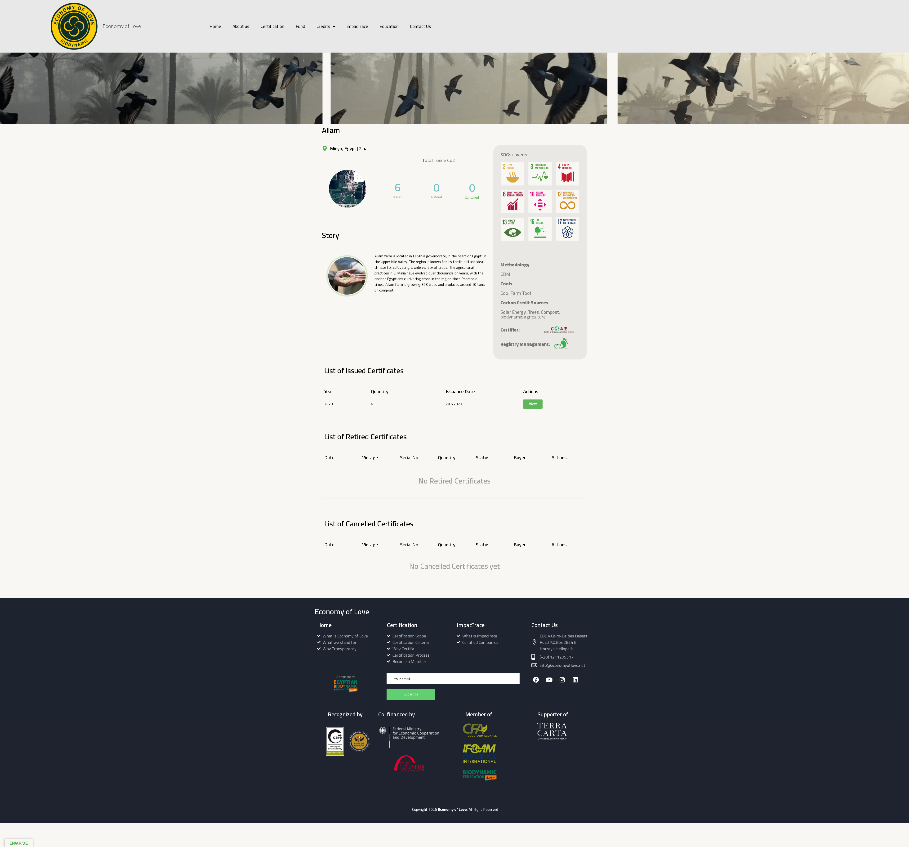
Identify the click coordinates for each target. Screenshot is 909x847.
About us (240, 26)
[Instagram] (562, 680)
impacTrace (357, 26)
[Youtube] (549, 680)
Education (389, 26)
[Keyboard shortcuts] (339, 206)
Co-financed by (396, 714)
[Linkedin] (575, 680)
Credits (323, 26)
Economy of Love (122, 26)
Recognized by (345, 714)
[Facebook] (536, 680)
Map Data (349, 206)
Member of (478, 714)
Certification (272, 26)
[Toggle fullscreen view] (359, 177)
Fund (300, 26)
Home (215, 26)
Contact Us (420, 26)
